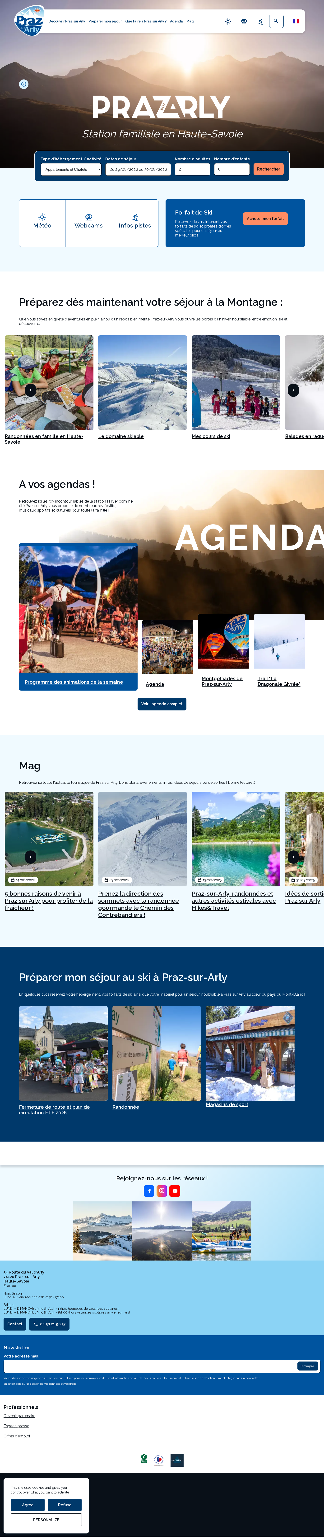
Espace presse (16, 1426)
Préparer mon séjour (105, 21)
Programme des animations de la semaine (74, 682)
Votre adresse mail (21, 1356)
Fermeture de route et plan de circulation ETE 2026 (54, 1110)
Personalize (46, 1520)
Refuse (64, 1505)
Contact (15, 1324)
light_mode (228, 21)
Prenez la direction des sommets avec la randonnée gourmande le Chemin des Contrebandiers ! (138, 904)
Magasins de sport (227, 1104)
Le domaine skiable (121, 436)
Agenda (176, 21)
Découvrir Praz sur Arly (67, 21)
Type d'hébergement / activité (71, 159)
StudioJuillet (14, 1515)
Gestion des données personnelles (34, 1505)
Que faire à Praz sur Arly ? (146, 21)
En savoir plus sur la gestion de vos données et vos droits (40, 1383)
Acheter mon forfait (265, 218)
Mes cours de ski (211, 436)
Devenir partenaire (19, 1416)
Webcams (88, 225)
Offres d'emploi (17, 1436)
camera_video (244, 21)
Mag (190, 21)
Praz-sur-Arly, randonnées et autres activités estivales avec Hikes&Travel (234, 900)
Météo (42, 225)
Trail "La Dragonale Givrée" (279, 681)
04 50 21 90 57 (49, 1324)
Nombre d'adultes (192, 159)
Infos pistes (135, 225)
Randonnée (125, 1107)
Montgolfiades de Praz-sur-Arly (222, 681)
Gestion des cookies (21, 1495)
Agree (27, 1505)
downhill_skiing (260, 21)
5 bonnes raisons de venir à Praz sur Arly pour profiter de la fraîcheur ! (49, 900)
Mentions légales (18, 1485)
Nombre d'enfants (232, 159)
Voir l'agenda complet (162, 704)
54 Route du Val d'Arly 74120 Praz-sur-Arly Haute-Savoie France (24, 1279)
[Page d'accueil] (29, 20)
